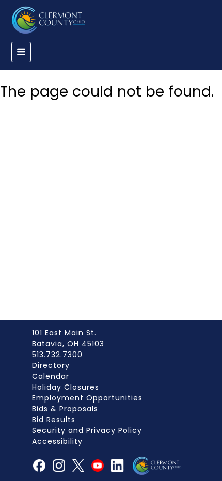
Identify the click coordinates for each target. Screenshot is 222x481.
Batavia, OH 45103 (68, 344)
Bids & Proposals (65, 409)
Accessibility (57, 441)
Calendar (50, 376)
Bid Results (53, 419)
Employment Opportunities (87, 398)
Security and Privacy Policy (87, 430)
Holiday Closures (65, 387)
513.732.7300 (57, 354)
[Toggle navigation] (21, 52)
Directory (51, 365)
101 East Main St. (64, 333)
